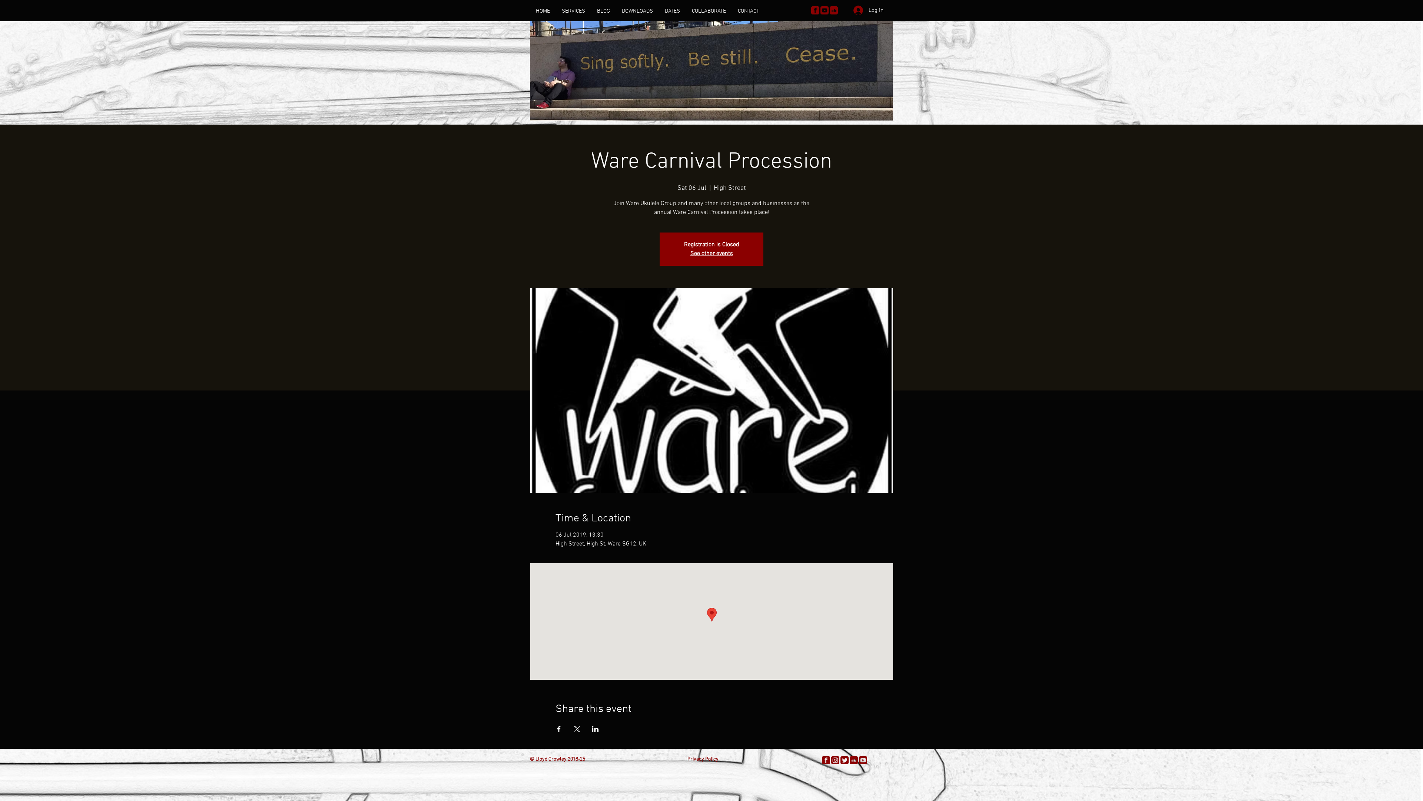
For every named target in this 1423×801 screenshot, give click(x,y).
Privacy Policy (703, 759)
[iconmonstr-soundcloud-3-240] (834, 10)
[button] (573, 11)
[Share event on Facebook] (559, 729)
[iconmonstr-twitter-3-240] (844, 760)
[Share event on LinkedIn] (595, 729)
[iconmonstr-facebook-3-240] (815, 10)
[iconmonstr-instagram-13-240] (835, 760)
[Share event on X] (577, 729)
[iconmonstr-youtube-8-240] (824, 10)
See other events (711, 253)
